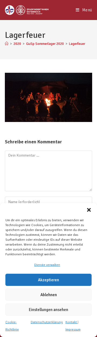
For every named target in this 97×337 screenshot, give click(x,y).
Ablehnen (48, 294)
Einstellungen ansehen (48, 309)
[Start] (6, 44)
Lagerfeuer (77, 44)
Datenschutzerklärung (47, 322)
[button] (89, 210)
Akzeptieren (48, 279)
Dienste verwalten (47, 265)
